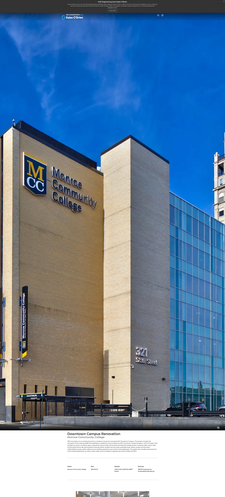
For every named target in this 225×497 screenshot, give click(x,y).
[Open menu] (162, 15)
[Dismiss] (224, 1)
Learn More (112, 10)
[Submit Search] (158, 15)
